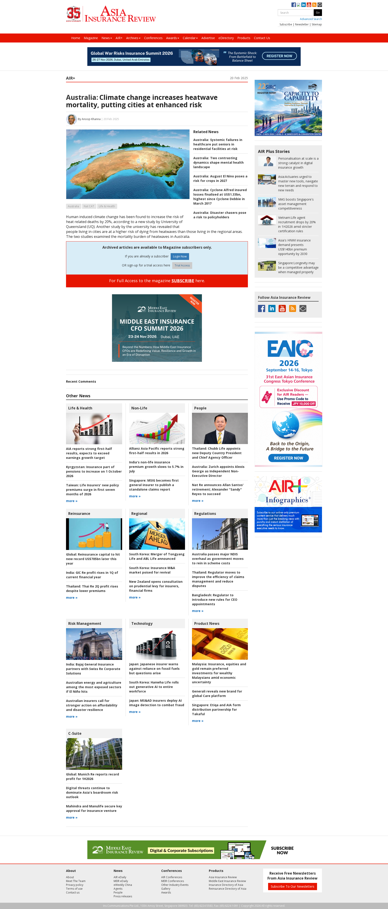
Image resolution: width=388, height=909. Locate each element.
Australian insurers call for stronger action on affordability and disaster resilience (91, 705)
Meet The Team (76, 881)
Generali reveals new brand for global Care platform (217, 693)
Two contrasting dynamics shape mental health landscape (218, 162)
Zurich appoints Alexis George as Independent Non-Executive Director (218, 471)
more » (71, 501)
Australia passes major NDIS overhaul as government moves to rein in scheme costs (218, 558)
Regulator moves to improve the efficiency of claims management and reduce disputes (218, 579)
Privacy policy (74, 885)
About (70, 877)
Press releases (123, 896)
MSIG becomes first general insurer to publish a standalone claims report (154, 484)
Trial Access (182, 265)
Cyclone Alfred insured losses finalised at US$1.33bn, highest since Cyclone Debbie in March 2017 (220, 196)
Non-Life (139, 408)
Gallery (165, 889)
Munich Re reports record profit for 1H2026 (92, 776)
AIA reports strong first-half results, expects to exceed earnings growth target (89, 453)
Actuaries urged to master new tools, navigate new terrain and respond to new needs (298, 183)
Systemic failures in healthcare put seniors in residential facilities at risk (217, 144)
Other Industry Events (174, 885)
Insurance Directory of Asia (226, 885)
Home (75, 38)
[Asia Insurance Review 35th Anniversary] (111, 14)
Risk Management (84, 623)
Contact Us (262, 38)
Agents (118, 889)
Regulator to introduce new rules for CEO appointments (214, 599)
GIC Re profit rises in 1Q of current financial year (92, 574)
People (200, 408)
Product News (206, 623)
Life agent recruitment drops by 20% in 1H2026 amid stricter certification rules (297, 224)
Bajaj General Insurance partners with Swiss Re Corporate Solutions (93, 668)
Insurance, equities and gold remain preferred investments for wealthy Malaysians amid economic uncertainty (219, 673)
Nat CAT (89, 206)
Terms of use (74, 889)
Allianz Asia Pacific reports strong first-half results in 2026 (156, 450)
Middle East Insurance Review (227, 881)
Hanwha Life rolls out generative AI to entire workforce (154, 686)
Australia (73, 206)
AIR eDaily (120, 877)
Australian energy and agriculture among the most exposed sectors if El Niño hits (93, 687)
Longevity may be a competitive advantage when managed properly (298, 267)
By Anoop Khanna (89, 119)
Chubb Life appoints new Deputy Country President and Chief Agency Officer (217, 453)
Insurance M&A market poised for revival (152, 570)
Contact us (72, 892)
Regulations (205, 513)
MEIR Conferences (172, 881)
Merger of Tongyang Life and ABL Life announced (157, 556)
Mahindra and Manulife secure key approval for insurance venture (94, 808)
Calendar (189, 38)
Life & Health (107, 206)
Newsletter (302, 24)
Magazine (91, 38)
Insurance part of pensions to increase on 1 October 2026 (94, 471)
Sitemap (317, 24)
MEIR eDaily (121, 881)
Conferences (153, 38)
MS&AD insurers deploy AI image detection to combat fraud (156, 702)
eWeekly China (123, 885)
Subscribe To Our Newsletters (292, 886)
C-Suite (75, 733)
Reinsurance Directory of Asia (227, 889)
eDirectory (226, 38)
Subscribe (286, 24)
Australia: (82, 97)
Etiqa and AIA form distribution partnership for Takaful (216, 709)
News (105, 38)
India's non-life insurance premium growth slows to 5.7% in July (156, 466)
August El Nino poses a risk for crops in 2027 (220, 178)
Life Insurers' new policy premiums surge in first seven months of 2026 (92, 489)
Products (243, 38)
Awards (171, 38)
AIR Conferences (171, 877)
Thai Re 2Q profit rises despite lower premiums (92, 588)
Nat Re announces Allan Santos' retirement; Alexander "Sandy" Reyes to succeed (218, 489)
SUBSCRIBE (183, 280)
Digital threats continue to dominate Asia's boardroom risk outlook (92, 792)
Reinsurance (79, 513)
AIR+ (119, 38)
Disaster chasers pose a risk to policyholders (219, 214)
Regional (139, 513)
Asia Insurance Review (223, 877)
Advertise (208, 38)
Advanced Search (311, 19)
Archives (132, 38)
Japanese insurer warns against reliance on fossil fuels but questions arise (154, 668)
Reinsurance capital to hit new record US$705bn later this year (93, 558)
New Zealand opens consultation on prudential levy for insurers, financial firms (156, 586)
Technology (141, 623)
